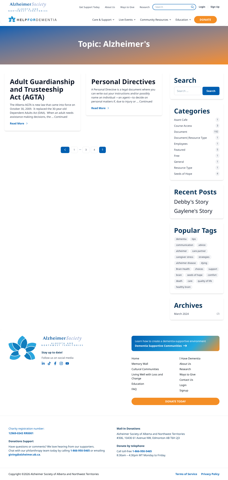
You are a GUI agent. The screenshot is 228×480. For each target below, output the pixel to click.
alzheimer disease (186, 263)
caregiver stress (184, 257)
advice (201, 245)
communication (184, 245)
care (190, 281)
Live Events (126, 19)
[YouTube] (67, 363)
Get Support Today (89, 7)
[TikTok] (49, 363)
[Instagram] (61, 363)
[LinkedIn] (43, 363)
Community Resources (154, 19)
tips (194, 239)
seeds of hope (194, 275)
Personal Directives (123, 81)
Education (182, 19)
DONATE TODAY (175, 401)
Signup (183, 390)
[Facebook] (55, 363)
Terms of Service (186, 474)
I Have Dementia (189, 358)
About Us (110, 7)
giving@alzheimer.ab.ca (24, 454)
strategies (204, 257)
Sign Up (215, 6)
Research (145, 7)
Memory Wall (140, 364)
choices (199, 269)
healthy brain (183, 287)
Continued (60, 117)
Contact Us (186, 380)
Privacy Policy (210, 474)
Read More (17, 123)
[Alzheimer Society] (62, 341)
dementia (181, 239)
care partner (199, 251)
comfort (212, 275)
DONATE (205, 19)
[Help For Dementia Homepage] (22, 348)
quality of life (205, 281)
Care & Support (101, 19)
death (179, 281)
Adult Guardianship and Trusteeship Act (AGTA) (42, 89)
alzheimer (181, 251)
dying (204, 263)
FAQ (134, 389)
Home (135, 358)
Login (202, 6)
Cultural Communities (145, 369)
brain (179, 275)
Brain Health (183, 269)
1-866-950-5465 (80, 450)
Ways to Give (127, 7)
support (212, 269)
